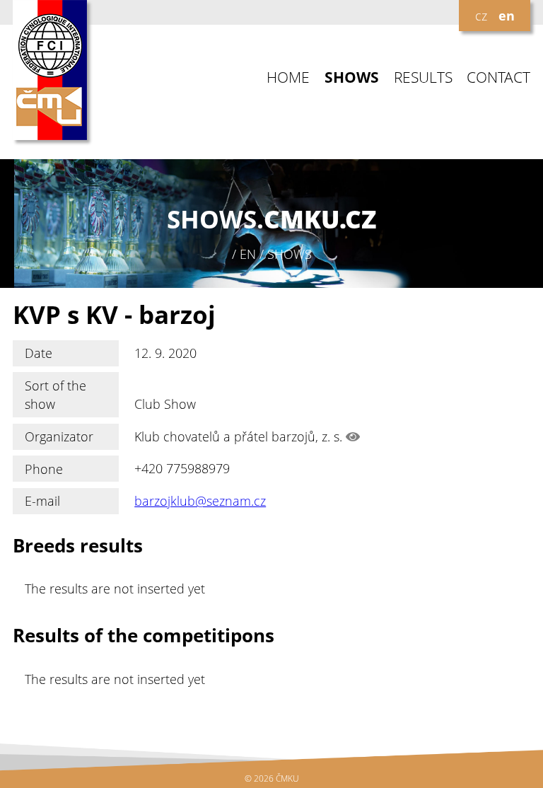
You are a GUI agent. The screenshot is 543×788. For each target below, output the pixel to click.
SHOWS (352, 77)
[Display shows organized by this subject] (353, 436)
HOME (288, 77)
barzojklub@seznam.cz (200, 500)
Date (38, 352)
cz (481, 15)
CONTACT (498, 77)
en (506, 15)
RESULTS (423, 77)
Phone (44, 468)
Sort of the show (55, 394)
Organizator (59, 436)
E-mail (42, 500)
